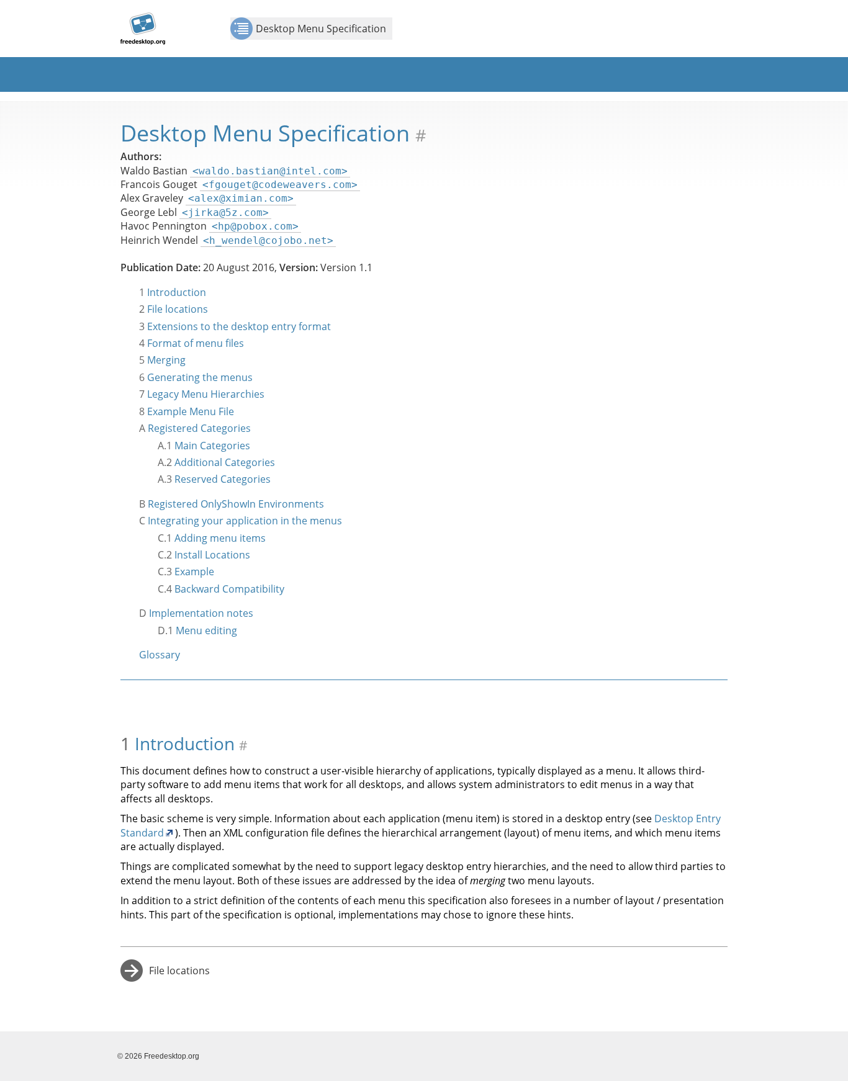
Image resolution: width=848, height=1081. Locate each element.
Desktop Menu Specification (321, 28)
